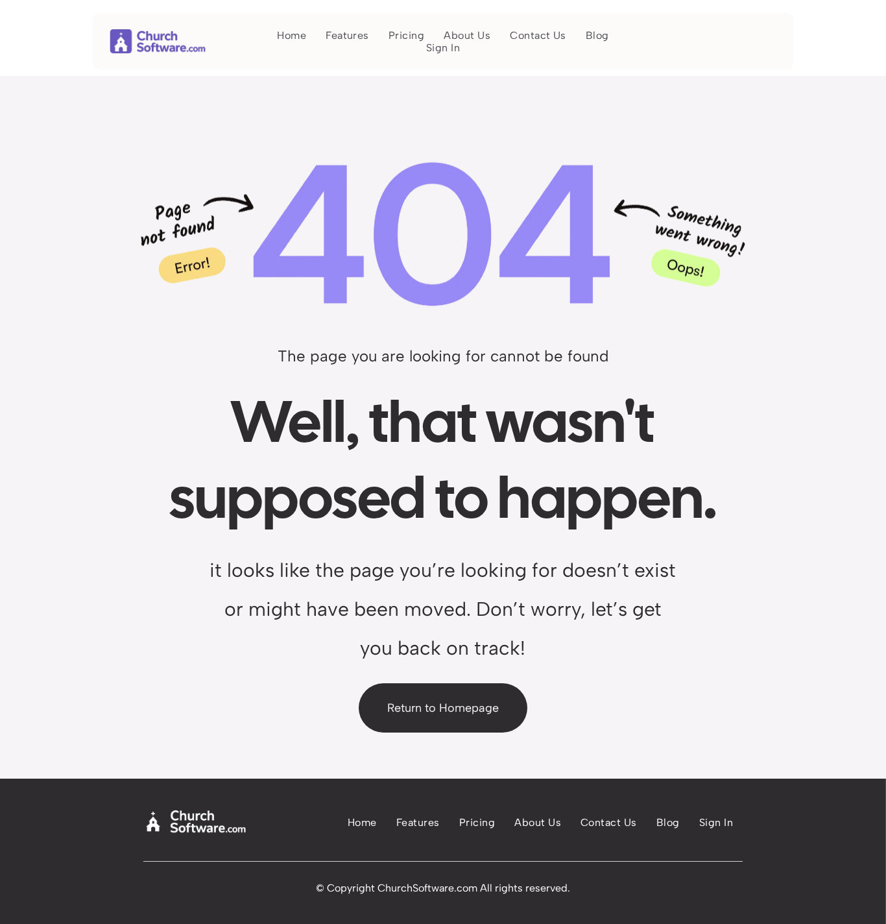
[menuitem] (291, 35)
